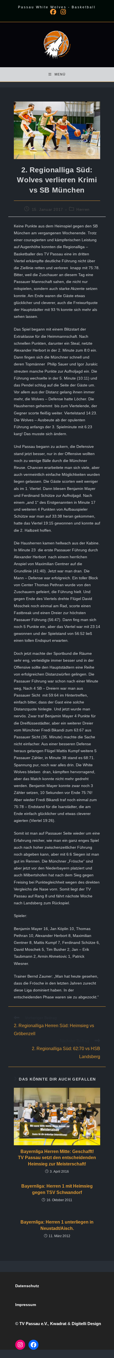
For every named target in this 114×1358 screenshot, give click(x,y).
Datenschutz (27, 1286)
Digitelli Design (86, 1323)
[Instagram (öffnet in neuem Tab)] (62, 12)
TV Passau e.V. (33, 1323)
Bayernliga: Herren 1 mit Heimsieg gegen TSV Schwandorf (57, 1189)
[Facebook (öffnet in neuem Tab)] (53, 12)
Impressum (25, 1304)
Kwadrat (58, 1323)
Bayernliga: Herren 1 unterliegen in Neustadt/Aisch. (57, 1225)
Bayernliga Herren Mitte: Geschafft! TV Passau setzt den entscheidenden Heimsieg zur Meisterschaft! (57, 1157)
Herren (83, 209)
